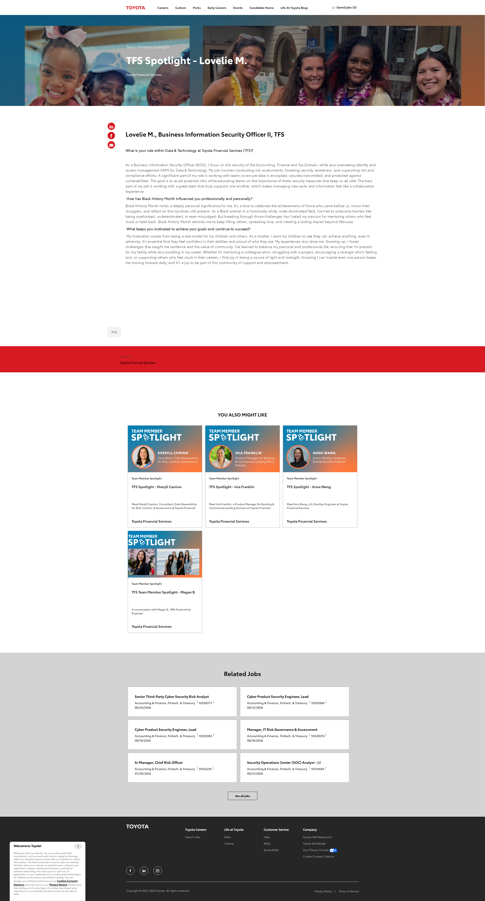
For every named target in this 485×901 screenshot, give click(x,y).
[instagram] (157, 871)
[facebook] (130, 871)
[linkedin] (144, 871)
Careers (162, 7)
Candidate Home (262, 7)
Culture (180, 7)
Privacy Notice (58, 884)
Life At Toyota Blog (294, 7)
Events (238, 7)
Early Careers (217, 7)
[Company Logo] (135, 7)
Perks (197, 7)
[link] (165, 477)
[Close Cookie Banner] (78, 846)
